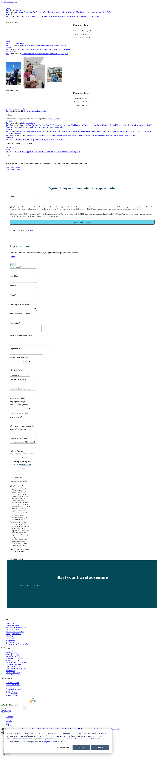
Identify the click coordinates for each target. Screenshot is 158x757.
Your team (86, 12)
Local (8, 41)
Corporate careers (48, 152)
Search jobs (28, 12)
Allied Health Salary (13, 675)
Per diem (9, 47)
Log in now (28, 230)
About (8, 149)
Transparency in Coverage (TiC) (17, 644)
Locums (8, 109)
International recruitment (109, 131)
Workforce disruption (92, 131)
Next (15, 559)
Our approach (28, 152)
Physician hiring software (46, 135)
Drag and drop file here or (22, 464)
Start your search (53, 119)
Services (9, 129)
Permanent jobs (11, 52)
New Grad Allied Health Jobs (16, 669)
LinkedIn (9, 721)
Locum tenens (47, 131)
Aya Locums (10, 640)
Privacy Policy (47, 741)
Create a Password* (19, 379)
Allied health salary (55, 16)
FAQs (109, 12)
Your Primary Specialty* (21, 335)
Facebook (9, 717)
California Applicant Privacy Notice (131, 207)
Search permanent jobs (37, 54)
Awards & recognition (72, 152)
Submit (20, 559)
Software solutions (28, 123)
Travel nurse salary (51, 12)
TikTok (8, 725)
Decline (100, 747)
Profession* (15, 323)
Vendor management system (67, 135)
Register (67, 49)
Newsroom (60, 152)
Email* (13, 196)
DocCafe (48, 127)
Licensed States (16, 370)
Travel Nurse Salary (13, 673)
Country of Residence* (20, 304)
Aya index (35, 140)
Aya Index (9, 691)
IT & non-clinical (35, 45)
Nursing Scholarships (13, 634)
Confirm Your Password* (21, 389)
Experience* (15, 348)
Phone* (13, 295)
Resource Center (12, 695)
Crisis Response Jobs (13, 664)
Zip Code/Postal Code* (20, 313)
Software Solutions (12, 683)
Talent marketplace (25, 140)
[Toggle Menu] (6, 6)
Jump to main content (9, 2)
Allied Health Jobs (12, 654)
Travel (8, 8)
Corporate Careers (12, 625)
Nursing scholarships (98, 12)
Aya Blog (9, 636)
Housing (79, 12)
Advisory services (144, 131)
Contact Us (10, 623)
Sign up (17, 167)
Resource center (58, 140)
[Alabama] (20, 375)
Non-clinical (65, 131)
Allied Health (10, 14)
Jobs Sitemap (10, 671)
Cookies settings (63, 747)
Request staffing (11, 147)
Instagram (9, 719)
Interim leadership (77, 131)
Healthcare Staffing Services (16, 627)
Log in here (19, 551)
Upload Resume (17, 451)
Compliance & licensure (67, 12)
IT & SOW (56, 131)
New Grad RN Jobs (13, 666)
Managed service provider (127, 131)
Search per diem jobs (32, 49)
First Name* (15, 267)
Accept (81, 747)
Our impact (38, 152)
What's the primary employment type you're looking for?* (19, 401)
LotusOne (47, 125)
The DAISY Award (13, 630)
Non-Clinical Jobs (12, 660)
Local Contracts (20, 43)
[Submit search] (25, 708)
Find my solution (46, 140)
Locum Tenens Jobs (13, 656)
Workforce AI (93, 125)
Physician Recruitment (14, 689)
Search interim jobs (39, 111)
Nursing (18, 10)
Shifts (131, 125)
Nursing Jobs (10, 652)
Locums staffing (85, 135)
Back (7, 10)
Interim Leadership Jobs (14, 658)
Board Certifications (19, 357)
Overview (19, 12)
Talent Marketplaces (13, 685)
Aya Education (11, 642)
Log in (3, 711)
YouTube (9, 723)
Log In (12, 257)
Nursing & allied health (32, 131)
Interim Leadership (19, 109)
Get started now (82, 222)
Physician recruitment (13, 133)
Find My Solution (12, 693)
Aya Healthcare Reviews (15, 632)
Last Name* (15, 276)
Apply (8, 711)
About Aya (19, 152)
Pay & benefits (38, 12)
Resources (9, 137)
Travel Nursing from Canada (16, 662)
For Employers (11, 121)
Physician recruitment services (125, 135)
